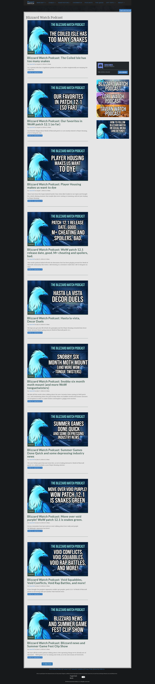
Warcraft (41, 2)
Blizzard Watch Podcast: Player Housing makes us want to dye (54, 185)
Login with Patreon (125, 10)
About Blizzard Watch (55, 669)
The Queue (99, 2)
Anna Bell (32, 64)
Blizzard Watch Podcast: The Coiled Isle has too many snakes (56, 59)
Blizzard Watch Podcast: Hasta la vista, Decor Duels (53, 319)
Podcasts (89, 2)
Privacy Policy (88, 669)
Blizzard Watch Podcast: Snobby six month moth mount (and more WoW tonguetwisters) (56, 385)
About (121, 2)
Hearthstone (63, 2)
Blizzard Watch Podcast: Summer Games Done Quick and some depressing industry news (55, 453)
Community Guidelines (77, 669)
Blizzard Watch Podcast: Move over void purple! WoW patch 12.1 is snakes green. (54, 518)
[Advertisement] (113, 25)
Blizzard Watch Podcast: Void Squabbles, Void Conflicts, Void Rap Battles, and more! (56, 581)
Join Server (123, 72)
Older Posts (47, 664)
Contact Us (66, 669)
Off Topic (110, 2)
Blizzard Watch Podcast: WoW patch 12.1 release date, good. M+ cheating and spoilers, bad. (57, 253)
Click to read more (34, 72)
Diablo (52, 2)
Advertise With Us (99, 669)
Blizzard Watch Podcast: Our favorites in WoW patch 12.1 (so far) (54, 122)
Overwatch (77, 2)
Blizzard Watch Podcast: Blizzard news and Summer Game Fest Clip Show (56, 644)
